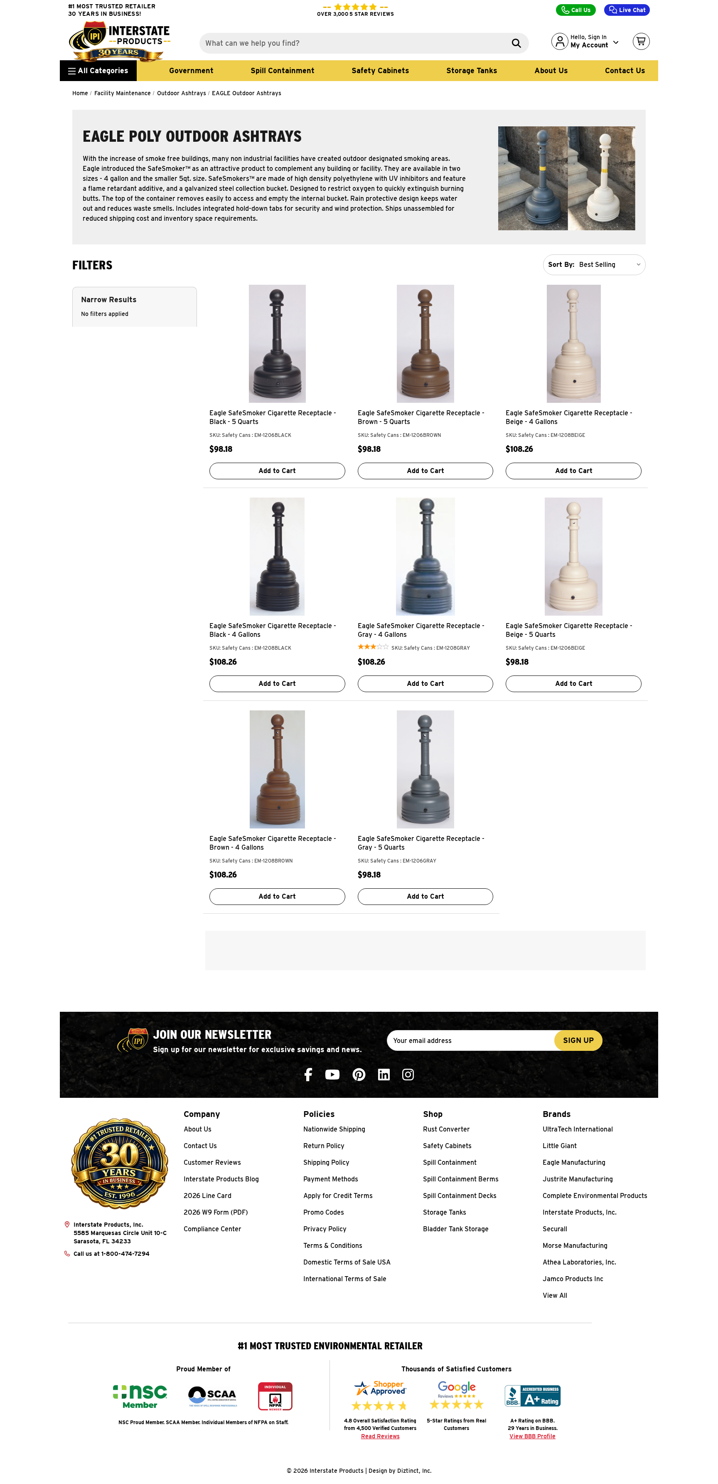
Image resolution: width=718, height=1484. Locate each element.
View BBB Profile (532, 1436)
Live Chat (631, 10)
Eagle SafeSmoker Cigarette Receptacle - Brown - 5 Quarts (421, 417)
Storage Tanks (471, 70)
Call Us (580, 10)
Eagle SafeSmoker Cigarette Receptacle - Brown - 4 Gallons (272, 843)
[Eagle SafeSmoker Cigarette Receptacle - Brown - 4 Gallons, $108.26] (277, 769)
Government (191, 70)
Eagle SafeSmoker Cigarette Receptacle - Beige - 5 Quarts (569, 630)
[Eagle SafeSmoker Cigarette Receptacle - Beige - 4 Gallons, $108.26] (573, 344)
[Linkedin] (384, 1075)
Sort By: (561, 265)
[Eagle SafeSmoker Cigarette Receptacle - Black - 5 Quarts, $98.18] (277, 344)
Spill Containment (283, 70)
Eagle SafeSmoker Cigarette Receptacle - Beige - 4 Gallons (569, 417)
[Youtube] (332, 1075)
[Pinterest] (359, 1075)
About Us (551, 70)
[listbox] (611, 265)
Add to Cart (277, 471)
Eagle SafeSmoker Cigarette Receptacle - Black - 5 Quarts (272, 417)
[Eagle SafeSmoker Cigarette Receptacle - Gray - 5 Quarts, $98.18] (425, 769)
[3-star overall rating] (373, 647)
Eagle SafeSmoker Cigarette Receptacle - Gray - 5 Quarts (421, 843)
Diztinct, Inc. (414, 1470)
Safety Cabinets (380, 70)
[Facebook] (308, 1075)
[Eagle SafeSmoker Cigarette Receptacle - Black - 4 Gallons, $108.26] (277, 557)
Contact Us (625, 70)
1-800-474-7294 (125, 1253)
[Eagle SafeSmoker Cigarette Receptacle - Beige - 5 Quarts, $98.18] (573, 557)
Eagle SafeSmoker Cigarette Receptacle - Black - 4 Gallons (272, 630)
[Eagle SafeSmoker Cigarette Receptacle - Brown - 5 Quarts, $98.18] (425, 344)
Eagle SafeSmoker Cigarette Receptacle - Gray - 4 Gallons (421, 630)
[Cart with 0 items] (641, 41)
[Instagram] (408, 1075)
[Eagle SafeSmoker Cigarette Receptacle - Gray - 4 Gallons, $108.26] (425, 557)
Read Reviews (380, 1436)
